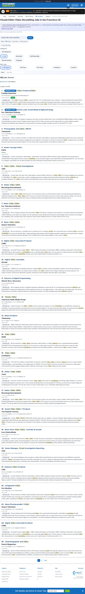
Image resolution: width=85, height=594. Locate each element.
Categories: (3, 48)
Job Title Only (6, 45)
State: (3, 72)
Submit (67, 591)
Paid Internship (34, 56)
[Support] (81, 5)
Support (48, 16)
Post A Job (22, 571)
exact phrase (23, 41)
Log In (76, 5)
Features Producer (15, 467)
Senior (12, 185)
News (12, 204)
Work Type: (3, 64)
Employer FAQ (5, 576)
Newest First (3, 81)
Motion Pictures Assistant (24, 10)
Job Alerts (40, 16)
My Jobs (20, 16)
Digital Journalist (14, 260)
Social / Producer (17, 409)
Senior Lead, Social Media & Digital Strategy (35, 110)
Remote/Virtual (6, 60)
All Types (6, 67)
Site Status (58, 571)
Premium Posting (24, 574)
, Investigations (18, 166)
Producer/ (26, 91)
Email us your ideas (7, 28)
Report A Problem (6, 571)
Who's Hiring (29, 16)
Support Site (5, 579)
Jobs (4, 16)
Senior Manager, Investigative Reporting (24, 448)
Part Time (40, 67)
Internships (12, 16)
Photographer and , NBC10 (17, 129)
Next (45, 560)
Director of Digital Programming (17, 278)
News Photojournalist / (17, 504)
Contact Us (5, 581)
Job (4, 56)
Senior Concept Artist (13, 147)
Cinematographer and (16, 542)
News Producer (11, 316)
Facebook (39, 576)
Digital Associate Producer (18, 241)
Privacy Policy (58, 576)
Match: (3, 41)
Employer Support (24, 579)
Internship (19, 56)
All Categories (6, 52)
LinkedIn (39, 574)
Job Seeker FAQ (6, 574)
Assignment (12, 486)
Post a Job (48, 1)
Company (19, 60)
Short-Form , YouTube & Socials (23, 430)
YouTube (39, 571)
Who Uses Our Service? (26, 576)
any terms (15, 41)
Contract (73, 67)
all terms (9, 41)
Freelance (57, 67)
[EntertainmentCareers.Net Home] (9, 5)
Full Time (23, 67)
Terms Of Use (58, 574)
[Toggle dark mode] (68, 5)
